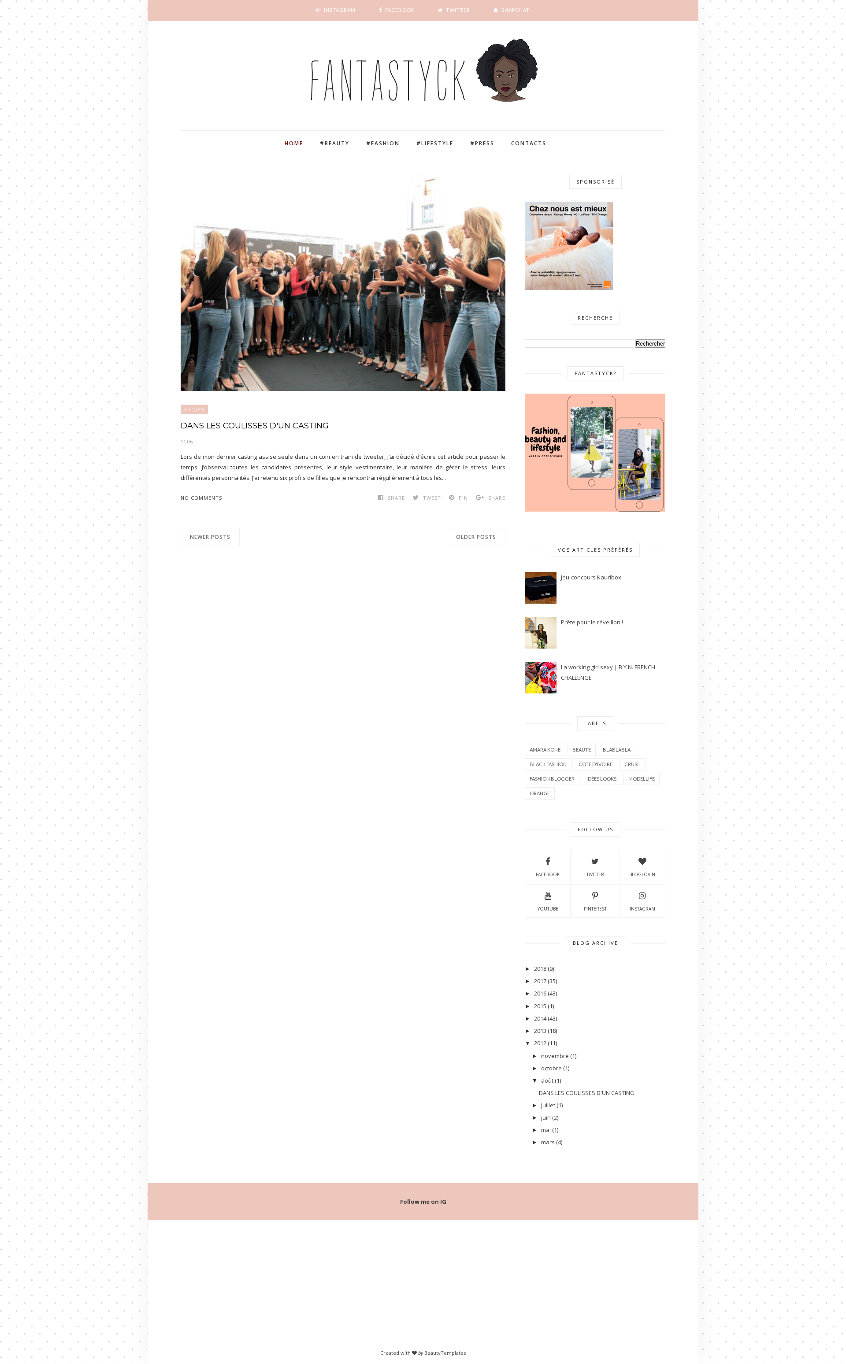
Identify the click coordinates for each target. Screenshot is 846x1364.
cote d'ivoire (595, 764)
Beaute (581, 749)
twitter (595, 874)
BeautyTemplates (445, 1352)
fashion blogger (552, 779)
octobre (551, 1068)
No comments (201, 497)
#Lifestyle (434, 143)
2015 (540, 1006)
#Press (482, 143)
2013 (540, 1031)
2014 (540, 1018)
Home (294, 143)
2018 (540, 969)
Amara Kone (545, 749)
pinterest (595, 909)
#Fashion (383, 143)
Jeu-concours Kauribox (591, 577)
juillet (548, 1105)
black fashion (548, 764)
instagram (642, 909)
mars (548, 1142)
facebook (548, 874)
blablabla (617, 749)
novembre (555, 1056)
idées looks (601, 779)
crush (632, 764)
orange (540, 793)
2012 (540, 1043)
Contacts (528, 143)
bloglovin (642, 874)
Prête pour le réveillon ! (592, 622)
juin (546, 1117)
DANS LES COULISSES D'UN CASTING (255, 426)
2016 (540, 993)
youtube (548, 909)
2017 (540, 981)
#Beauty (334, 143)
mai (546, 1130)
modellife (641, 779)
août (547, 1080)
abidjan (194, 409)
